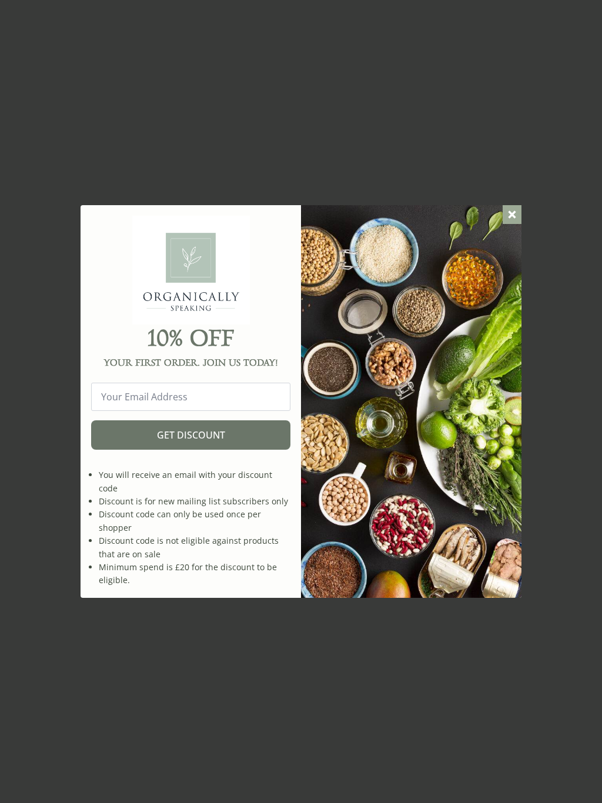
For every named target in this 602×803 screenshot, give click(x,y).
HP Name (94, 214)
